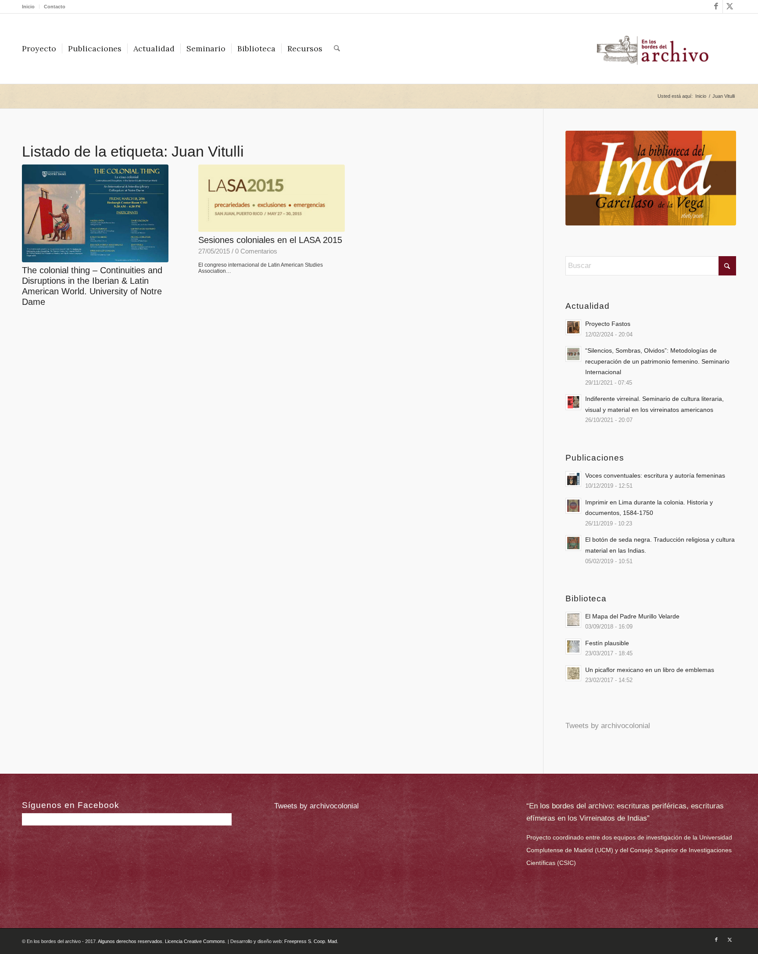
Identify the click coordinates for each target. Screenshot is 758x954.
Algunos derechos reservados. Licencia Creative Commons (161, 941)
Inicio (28, 6)
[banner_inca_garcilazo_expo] (650, 178)
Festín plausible (607, 643)
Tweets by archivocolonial (607, 726)
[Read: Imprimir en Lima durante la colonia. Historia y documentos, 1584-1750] (573, 506)
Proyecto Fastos (607, 323)
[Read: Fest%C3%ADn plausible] (573, 646)
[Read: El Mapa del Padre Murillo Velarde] (573, 620)
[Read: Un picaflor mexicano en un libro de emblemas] (573, 673)
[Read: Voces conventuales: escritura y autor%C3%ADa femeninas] (573, 479)
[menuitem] (30, 6)
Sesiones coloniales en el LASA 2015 (270, 240)
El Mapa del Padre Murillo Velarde (632, 616)
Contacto (54, 6)
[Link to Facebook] (716, 6)
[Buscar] (337, 49)
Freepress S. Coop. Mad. (311, 941)
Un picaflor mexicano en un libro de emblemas (649, 669)
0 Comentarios (256, 251)
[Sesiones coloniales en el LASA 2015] (271, 198)
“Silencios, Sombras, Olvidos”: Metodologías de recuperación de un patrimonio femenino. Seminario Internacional (657, 361)
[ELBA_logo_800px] (652, 49)
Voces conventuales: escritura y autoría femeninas (655, 475)
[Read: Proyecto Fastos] (573, 327)
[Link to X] (729, 6)
